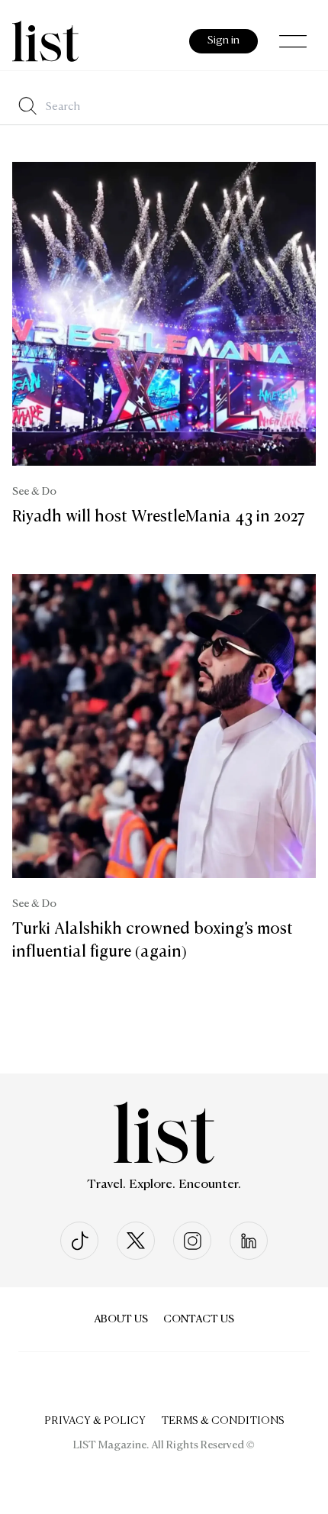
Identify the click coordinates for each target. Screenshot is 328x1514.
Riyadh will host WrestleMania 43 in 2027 (158, 517)
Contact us (198, 1319)
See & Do (34, 491)
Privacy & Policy (95, 1421)
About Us (121, 1319)
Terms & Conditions (223, 1421)
